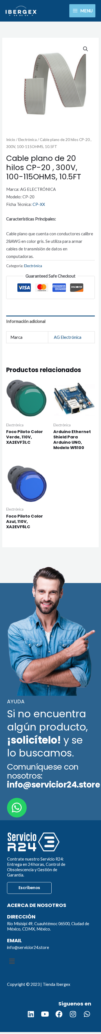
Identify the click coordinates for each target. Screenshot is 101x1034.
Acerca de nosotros (36, 905)
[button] (86, 49)
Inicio (10, 139)
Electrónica (27, 139)
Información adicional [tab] (25, 321)
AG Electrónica (67, 337)
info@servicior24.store (28, 947)
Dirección (21, 916)
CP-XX (39, 204)
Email (14, 940)
